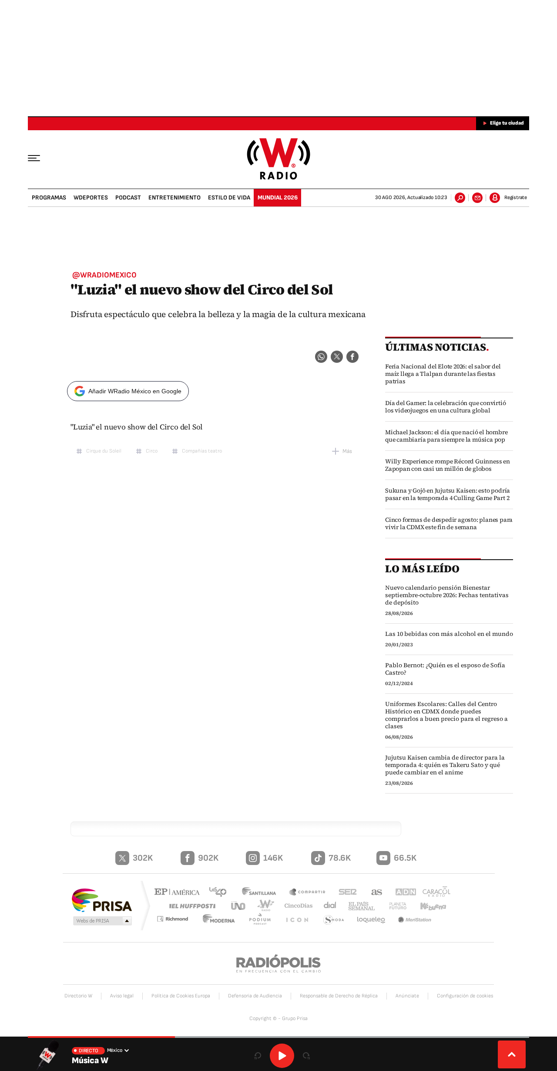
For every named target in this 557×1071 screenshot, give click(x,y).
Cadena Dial (327, 905)
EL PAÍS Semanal (358, 906)
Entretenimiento (174, 197)
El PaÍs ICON (299, 920)
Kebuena (429, 905)
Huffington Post (190, 905)
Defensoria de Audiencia (255, 996)
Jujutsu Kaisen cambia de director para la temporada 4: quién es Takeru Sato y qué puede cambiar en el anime (445, 765)
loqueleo (371, 920)
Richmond (178, 920)
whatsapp (321, 357)
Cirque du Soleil (103, 451)
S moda (334, 920)
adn (401, 892)
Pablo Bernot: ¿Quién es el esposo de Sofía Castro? (445, 669)
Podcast (128, 197)
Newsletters (477, 198)
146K (273, 858)
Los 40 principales (221, 892)
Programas (49, 197)
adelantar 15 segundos (306, 1056)
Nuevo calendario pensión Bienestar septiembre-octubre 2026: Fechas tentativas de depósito (447, 595)
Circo (152, 451)
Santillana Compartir (307, 892)
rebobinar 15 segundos (257, 1056)
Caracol (433, 892)
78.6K (340, 858)
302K (143, 858)
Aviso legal (122, 996)
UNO (239, 905)
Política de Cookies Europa (180, 996)
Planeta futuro (394, 905)
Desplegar (512, 1054)
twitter (337, 357)
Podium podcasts (263, 920)
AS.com (373, 892)
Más (347, 451)
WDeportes (91, 197)
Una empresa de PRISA (101, 899)
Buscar (460, 198)
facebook (352, 357)
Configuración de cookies (465, 996)
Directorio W (78, 996)
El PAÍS (179, 892)
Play (282, 1056)
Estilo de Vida (229, 197)
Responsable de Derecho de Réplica (339, 996)
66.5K (405, 858)
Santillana (261, 892)
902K (208, 858)
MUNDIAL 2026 (278, 197)
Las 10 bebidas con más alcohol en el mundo (449, 634)
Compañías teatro (202, 451)
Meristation (415, 920)
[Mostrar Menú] (40, 158)
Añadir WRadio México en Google (134, 391)
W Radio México (278, 158)
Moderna (224, 920)
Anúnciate (407, 996)
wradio (264, 905)
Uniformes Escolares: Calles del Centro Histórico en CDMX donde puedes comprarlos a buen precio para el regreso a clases (446, 715)
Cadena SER (345, 892)
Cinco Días (295, 905)
